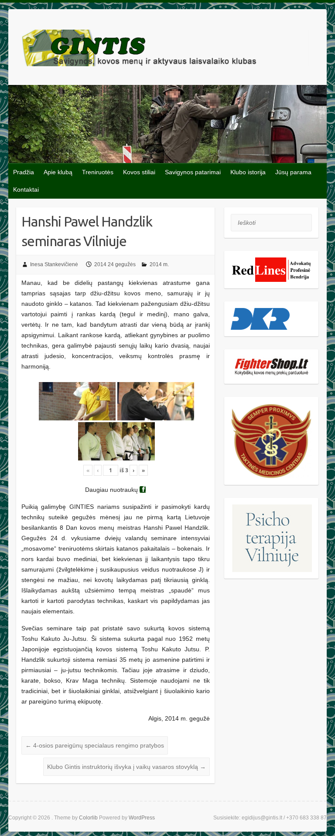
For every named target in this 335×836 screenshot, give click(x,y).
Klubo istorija (248, 172)
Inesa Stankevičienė (54, 264)
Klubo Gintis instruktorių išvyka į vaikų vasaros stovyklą (126, 766)
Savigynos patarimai (193, 172)
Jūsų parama (293, 172)
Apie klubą (58, 172)
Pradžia (23, 172)
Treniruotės (97, 172)
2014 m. (159, 264)
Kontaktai (26, 189)
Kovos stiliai (139, 172)
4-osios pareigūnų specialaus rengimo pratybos (94, 745)
